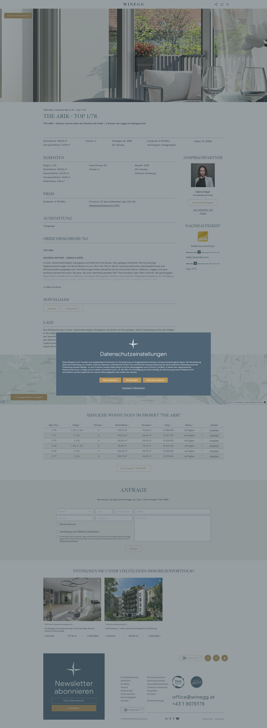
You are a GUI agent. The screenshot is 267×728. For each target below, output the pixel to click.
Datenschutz (139, 388)
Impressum (127, 388)
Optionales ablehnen (155, 380)
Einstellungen (132, 380)
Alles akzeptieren (110, 380)
